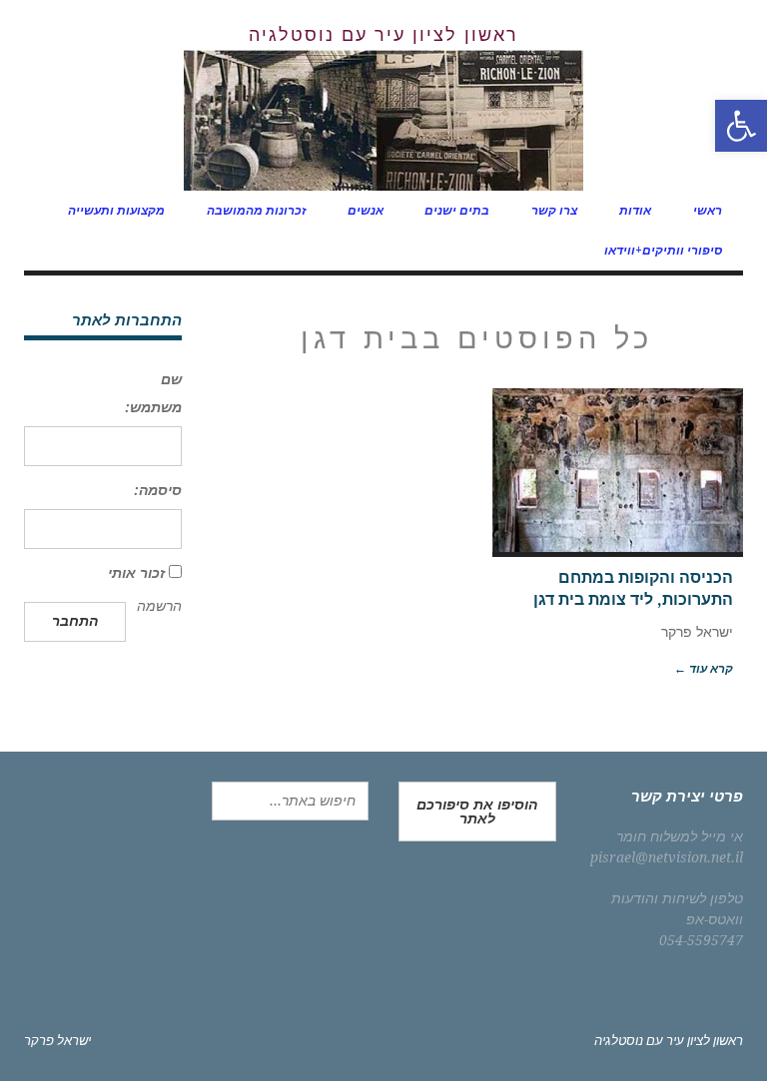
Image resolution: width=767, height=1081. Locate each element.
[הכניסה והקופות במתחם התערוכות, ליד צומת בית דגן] (617, 470)
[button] (741, 126)
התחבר (75, 621)
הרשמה (159, 606)
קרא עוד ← (703, 669)
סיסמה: (158, 490)
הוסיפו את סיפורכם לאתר (476, 811)
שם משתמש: (153, 393)
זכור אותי (136, 573)
